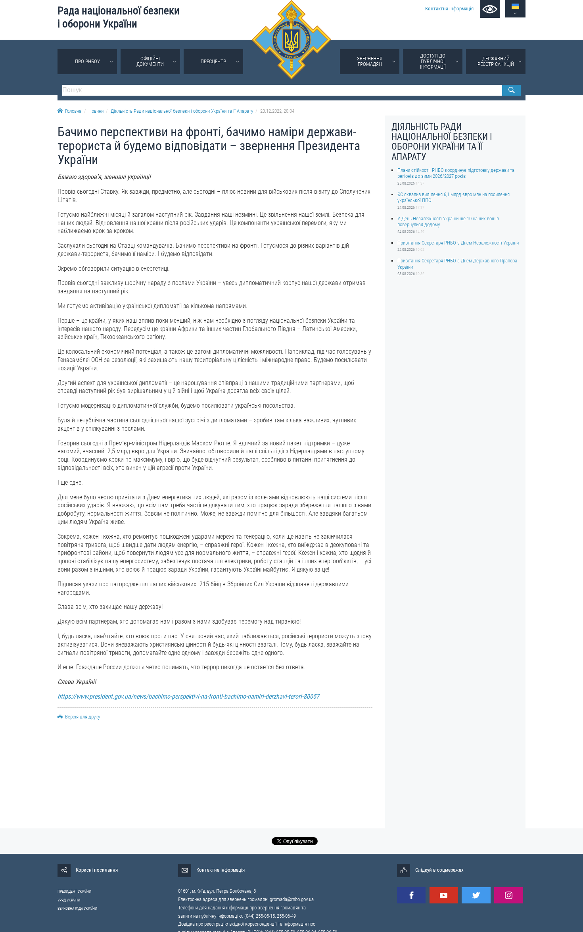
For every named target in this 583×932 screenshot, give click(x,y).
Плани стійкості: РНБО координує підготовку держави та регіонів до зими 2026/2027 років (455, 173)
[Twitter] (476, 895)
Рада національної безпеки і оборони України (119, 17)
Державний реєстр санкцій (496, 61)
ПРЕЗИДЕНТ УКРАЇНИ (74, 891)
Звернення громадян (369, 61)
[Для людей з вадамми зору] (490, 9)
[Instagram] (508, 895)
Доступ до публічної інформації (433, 61)
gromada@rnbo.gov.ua (292, 899)
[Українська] (515, 6)
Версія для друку (82, 717)
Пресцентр (213, 61)
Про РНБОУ (87, 61)
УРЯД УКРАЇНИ (69, 900)
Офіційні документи (150, 61)
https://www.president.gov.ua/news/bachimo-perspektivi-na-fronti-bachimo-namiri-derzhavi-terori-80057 (188, 696)
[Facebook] (411, 895)
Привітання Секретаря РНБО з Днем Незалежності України (458, 243)
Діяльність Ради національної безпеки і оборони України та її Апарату (182, 111)
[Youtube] (444, 895)
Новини (96, 111)
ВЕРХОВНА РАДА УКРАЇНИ (77, 908)
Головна (73, 111)
